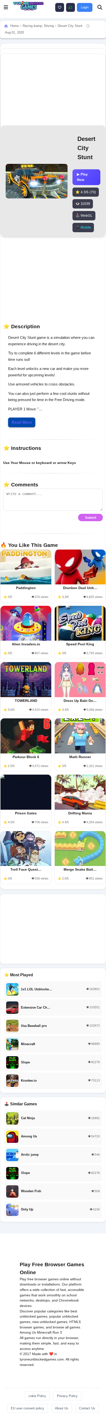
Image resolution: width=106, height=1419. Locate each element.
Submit (90, 517)
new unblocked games (49, 1322)
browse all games (66, 1327)
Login (84, 7)
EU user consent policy (27, 1408)
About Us (61, 1408)
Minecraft (44, 1332)
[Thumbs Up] (70, 7)
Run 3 (57, 1332)
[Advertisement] (53, 929)
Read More (22, 422)
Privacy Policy (67, 1396)
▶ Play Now (82, 177)
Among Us (28, 1332)
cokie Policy (37, 1396)
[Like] (59, 7)
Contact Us (87, 1408)
